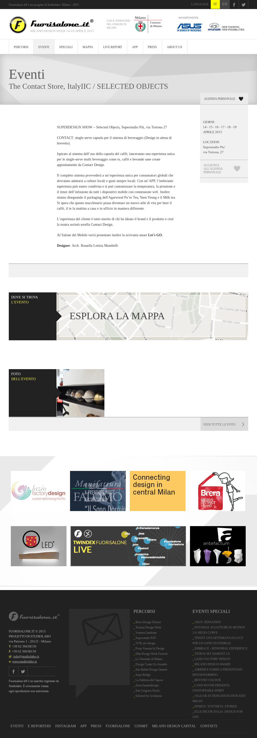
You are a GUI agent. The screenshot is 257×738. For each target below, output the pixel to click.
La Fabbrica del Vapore (149, 680)
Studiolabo (53, 5)
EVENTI (43, 47)
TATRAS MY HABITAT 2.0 (212, 653)
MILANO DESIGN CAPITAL (174, 726)
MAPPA (88, 47)
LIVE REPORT (112, 47)
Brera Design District (148, 622)
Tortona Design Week (148, 627)
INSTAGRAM (65, 726)
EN (224, 4)
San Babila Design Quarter (151, 669)
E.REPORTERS (39, 726)
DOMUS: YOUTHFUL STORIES (216, 706)
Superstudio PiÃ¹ (146, 638)
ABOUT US (174, 47)
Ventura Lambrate (146, 632)
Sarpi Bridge (143, 675)
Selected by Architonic (149, 696)
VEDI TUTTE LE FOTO (219, 424)
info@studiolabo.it (26, 656)
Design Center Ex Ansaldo (151, 664)
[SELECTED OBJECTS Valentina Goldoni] (80, 393)
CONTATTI (208, 726)
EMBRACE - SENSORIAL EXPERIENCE (221, 648)
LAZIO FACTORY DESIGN (212, 659)
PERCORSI (21, 47)
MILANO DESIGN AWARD (212, 664)
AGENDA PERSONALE (219, 99)
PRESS (152, 47)
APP (135, 47)
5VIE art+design (145, 643)
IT (215, 4)
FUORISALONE (118, 726)
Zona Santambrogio (147, 685)
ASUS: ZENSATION (208, 622)
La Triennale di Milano (149, 659)
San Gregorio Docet (147, 690)
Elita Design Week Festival (151, 653)
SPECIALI (66, 47)
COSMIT (141, 726)
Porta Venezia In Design (150, 648)
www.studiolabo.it (24, 661)
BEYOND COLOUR (208, 680)
